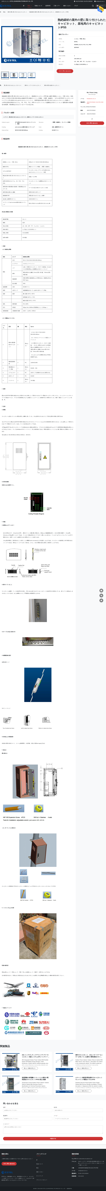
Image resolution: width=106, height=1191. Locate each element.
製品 (29, 5)
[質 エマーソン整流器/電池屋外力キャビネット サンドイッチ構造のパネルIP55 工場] (64, 1084)
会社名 (55, 1107)
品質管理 (47, 5)
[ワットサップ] (101, 600)
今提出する (53, 1138)
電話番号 (5, 1115)
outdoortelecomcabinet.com (85, 1158)
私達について (38, 5)
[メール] (101, 590)
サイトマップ (39, 1175)
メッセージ (6, 1124)
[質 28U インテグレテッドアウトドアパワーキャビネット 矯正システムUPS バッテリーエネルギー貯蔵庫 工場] (11, 1061)
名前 (4, 1107)
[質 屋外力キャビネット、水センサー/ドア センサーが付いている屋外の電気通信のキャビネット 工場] (64, 1061)
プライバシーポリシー (41, 1180)
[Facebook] (92, 119)
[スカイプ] (101, 595)
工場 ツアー (57, 5)
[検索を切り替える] (93, 5)
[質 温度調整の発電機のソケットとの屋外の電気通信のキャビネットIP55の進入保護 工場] (11, 1084)
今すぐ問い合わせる (92, 123)
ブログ (76, 5)
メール (56, 1115)
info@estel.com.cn (100, 1)
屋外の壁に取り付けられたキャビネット (17, 12)
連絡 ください (67, 5)
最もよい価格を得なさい (30, 1068)
